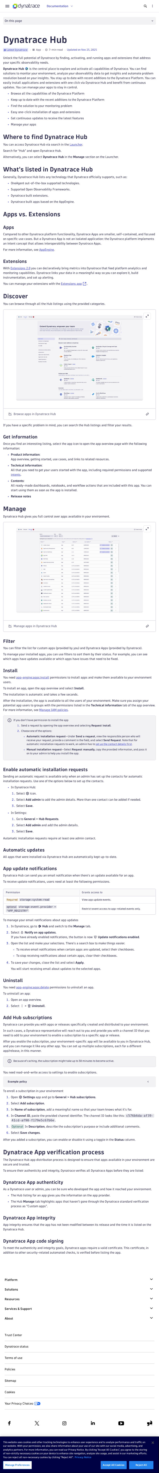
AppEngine (46, 249)
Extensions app (71, 283)
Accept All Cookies (113, 1465)
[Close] (153, 1442)
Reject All (141, 1465)
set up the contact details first (114, 744)
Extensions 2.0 (20, 268)
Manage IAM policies (53, 709)
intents (16, 474)
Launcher (76, 144)
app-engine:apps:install (32, 677)
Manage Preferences (17, 1465)
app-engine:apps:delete (32, 987)
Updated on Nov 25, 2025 (82, 50)
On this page (13, 20)
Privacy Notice (83, 1457)
